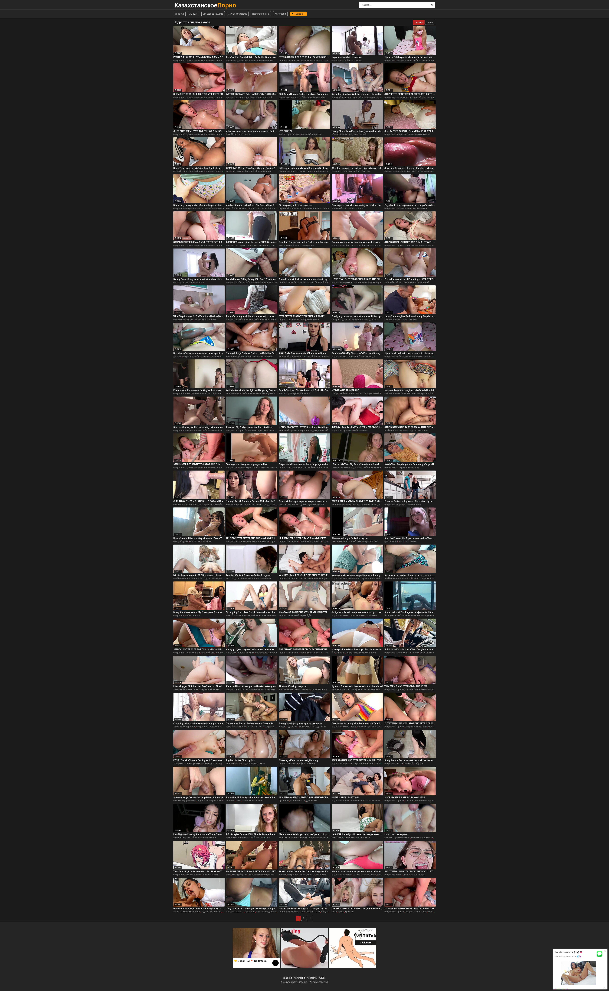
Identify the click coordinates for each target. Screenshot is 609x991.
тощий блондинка (214, 208)
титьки (335, 467)
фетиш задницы (302, 689)
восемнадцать (209, 763)
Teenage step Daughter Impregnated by (246, 464)
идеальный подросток (379, 393)
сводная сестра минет (205, 319)
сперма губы (413, 171)
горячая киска (422, 134)
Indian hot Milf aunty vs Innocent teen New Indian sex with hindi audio (251, 797)
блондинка (390, 615)
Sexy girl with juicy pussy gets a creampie (300, 723)
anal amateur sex (393, 430)
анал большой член (236, 615)
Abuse (322, 978)
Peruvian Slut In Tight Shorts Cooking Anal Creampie (199, 908)
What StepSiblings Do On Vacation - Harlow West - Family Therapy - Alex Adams (199, 316)
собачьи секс (313, 911)
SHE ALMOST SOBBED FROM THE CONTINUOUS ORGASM (304, 649)
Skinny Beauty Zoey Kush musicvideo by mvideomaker (199, 279)
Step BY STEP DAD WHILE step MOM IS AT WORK (408, 131)
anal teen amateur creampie (187, 578)
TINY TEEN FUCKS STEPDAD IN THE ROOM (405, 686)
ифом (302, 763)
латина (177, 837)
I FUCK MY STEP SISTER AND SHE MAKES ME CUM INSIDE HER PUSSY (251, 538)
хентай (362, 134)
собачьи (410, 504)
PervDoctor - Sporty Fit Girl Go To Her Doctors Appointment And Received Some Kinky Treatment (251, 57)
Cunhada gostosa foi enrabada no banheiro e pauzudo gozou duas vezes (357, 242)
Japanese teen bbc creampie (347, 57)
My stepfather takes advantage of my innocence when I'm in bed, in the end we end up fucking (357, 649)
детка (406, 874)
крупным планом (275, 393)
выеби (355, 430)
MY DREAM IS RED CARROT (345, 390)
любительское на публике (376, 467)
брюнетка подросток (303, 245)
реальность (273, 689)
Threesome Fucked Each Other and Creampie (249, 723)
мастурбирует (180, 541)
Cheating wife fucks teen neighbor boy (298, 760)
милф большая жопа (266, 652)
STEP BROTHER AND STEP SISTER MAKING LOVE (356, 760)
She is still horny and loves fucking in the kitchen (198, 427)
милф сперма (286, 689)
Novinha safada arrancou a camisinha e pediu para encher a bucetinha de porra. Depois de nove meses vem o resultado (199, 353)
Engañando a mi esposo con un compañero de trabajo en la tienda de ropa (410, 205)
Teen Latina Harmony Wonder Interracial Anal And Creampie (357, 723)
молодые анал (428, 615)
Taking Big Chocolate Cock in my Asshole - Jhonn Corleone (251, 612)
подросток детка (254, 356)
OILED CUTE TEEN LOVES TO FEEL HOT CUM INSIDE (199, 131)
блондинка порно (254, 430)
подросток (337, 60)
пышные (352, 208)
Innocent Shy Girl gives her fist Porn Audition (249, 427)
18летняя (307, 97)
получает (231, 652)
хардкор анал (271, 504)
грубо (341, 911)
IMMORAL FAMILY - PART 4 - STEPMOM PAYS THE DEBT (357, 427)
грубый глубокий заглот (311, 504)
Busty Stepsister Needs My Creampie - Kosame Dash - (199, 612)
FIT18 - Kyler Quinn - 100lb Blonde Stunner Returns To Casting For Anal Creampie (251, 834)
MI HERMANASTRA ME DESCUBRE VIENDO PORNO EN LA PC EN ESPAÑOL (304, 797)
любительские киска (255, 282)
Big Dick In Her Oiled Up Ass (240, 760)
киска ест (305, 393)
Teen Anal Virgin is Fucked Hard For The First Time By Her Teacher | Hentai (199, 871)
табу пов (418, 763)
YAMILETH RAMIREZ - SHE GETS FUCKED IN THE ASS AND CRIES (304, 575)
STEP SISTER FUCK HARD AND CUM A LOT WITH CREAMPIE (410, 242)
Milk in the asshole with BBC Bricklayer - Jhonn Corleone (199, 575)
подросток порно (235, 97)
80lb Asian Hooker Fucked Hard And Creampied (303, 94)
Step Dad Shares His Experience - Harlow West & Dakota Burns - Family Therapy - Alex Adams (410, 538)
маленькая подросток (215, 60)
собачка (189, 615)
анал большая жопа (236, 208)
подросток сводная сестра (301, 874)
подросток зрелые (341, 430)
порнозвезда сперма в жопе (241, 60)
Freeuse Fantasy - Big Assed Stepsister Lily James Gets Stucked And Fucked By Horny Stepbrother (410, 501)
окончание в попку (341, 504)
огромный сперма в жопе (292, 208)
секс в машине (339, 541)
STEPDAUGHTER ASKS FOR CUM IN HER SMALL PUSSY (199, 649)
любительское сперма (253, 393)
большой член (321, 356)
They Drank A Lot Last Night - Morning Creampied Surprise (251, 908)
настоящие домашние (267, 911)
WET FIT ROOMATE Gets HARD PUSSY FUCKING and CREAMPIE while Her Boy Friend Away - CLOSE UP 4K (251, 94)
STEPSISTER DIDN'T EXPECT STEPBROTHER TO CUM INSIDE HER (410, 94)
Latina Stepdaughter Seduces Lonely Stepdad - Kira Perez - (410, 316)
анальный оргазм (235, 356)
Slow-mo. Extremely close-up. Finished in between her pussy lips (410, 168)
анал (405, 430)
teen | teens (244, 134)
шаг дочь (272, 282)
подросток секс (256, 208)
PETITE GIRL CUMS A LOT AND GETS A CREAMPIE (198, 57)
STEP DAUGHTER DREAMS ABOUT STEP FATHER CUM (199, 242)
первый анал (180, 171)
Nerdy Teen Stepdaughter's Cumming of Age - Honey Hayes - (410, 464)
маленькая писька (267, 467)
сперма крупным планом (397, 837)
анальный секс (339, 208)
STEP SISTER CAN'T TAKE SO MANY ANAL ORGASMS (410, 427)
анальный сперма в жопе (292, 356)
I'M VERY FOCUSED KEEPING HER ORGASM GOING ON (410, 908)
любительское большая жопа (217, 430)
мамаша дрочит (265, 60)
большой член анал (342, 97)
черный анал (254, 615)
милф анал (357, 689)
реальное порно (253, 97)
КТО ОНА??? (285, 131)
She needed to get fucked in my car (350, 538)
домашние (311, 800)
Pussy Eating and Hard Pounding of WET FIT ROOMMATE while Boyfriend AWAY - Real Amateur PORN (410, 279)
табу (394, 467)
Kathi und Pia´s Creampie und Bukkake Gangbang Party (251, 686)
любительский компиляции (256, 171)
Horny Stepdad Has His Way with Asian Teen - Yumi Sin (199, 538)
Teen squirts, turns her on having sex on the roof (356, 205)
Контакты (312, 978)
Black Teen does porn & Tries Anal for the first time (199, 168)
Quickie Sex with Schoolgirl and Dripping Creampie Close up (251, 390)
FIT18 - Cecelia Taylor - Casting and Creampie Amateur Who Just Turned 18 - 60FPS (199, 760)
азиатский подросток (290, 97)
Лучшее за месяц (238, 14)
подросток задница (308, 430)
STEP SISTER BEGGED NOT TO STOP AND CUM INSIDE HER (199, 464)
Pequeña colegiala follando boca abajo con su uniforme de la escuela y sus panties (251, 316)
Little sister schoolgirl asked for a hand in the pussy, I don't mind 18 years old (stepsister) (304, 168)
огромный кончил (219, 504)
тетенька (231, 800)
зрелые (363, 430)
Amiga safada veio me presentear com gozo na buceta (357, 612)
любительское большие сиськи (324, 467)
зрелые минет (358, 615)
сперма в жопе (404, 60)
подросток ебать (405, 134)
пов (268, 837)
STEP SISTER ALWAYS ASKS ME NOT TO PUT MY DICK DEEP (357, 501)
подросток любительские (345, 245)
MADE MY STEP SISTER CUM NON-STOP (404, 797)
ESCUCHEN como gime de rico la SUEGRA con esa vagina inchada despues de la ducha (251, 242)
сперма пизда (233, 393)
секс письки (285, 504)
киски (282, 134)
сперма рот (179, 504)
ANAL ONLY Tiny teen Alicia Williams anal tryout (303, 353)
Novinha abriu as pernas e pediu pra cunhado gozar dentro (357, 575)
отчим (404, 319)
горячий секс (419, 97)
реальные (365, 837)
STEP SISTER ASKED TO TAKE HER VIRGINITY (301, 316)
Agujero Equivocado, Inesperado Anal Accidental (357, 686)
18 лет (234, 134)
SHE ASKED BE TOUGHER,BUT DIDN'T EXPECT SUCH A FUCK (199, 94)
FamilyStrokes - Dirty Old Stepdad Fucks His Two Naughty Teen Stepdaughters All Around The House (304, 390)
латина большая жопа (364, 874)
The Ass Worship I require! (292, 686)
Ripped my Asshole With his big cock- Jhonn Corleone (357, 94)
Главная (179, 14)
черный (357, 97)
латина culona (351, 837)
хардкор (268, 356)
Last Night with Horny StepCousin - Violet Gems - (198, 834)
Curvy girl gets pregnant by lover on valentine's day (251, 649)
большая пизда (321, 208)
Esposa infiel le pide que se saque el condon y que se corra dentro (304, 501)
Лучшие (193, 14)
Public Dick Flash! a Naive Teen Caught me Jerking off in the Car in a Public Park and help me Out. (410, 649)
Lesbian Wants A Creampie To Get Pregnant (248, 575)
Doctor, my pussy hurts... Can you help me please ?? (199, 205)
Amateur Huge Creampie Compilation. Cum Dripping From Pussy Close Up (199, 797)
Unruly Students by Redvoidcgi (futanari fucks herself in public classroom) (357, 131)
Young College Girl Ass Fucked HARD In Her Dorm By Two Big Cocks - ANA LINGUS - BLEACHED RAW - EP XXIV (251, 353)
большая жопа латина (204, 837)
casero (273, 319)
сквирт (335, 393)
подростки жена (245, 652)
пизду (303, 319)
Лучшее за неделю (213, 14)
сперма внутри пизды (184, 800)
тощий (309, 356)
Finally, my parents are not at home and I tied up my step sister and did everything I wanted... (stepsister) (357, 316)
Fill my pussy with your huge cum (296, 205)
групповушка (292, 393)
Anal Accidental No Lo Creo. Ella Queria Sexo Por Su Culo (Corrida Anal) (251, 205)
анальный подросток (184, 726)
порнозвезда (293, 134)
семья (354, 356)
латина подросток (341, 689)
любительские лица (255, 689)
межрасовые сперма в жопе (377, 97)
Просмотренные (260, 14)
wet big (379, 578)
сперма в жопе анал (274, 430)
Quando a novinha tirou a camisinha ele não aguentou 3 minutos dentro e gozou (304, 279)
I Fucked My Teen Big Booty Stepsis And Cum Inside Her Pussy (357, 464)
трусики (237, 171)
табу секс (187, 837)
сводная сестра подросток (312, 726)
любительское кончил (370, 245)
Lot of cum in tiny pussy (396, 834)
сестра (335, 171)
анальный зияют (196, 171)
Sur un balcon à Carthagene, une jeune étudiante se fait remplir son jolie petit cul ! (410, 612)
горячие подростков (432, 171)
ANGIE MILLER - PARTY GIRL (346, 797)
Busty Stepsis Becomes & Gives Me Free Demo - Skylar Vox (410, 760)
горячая (198, 60)
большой (408, 763)
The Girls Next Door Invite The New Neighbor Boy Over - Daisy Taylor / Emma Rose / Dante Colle (304, 871)
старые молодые (288, 171)
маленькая (179, 319)
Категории (280, 14)
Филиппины (319, 97)
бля (228, 134)
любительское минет (431, 652)
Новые (430, 22)
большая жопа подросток (325, 689)
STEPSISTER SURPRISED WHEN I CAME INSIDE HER (304, 57)
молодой (267, 97)
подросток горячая (183, 60)
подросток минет (182, 393)
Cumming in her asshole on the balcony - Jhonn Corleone (199, 723)
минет (387, 467)
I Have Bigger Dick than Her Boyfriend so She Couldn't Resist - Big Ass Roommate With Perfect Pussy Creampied (199, 686)
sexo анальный (372, 689)
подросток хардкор (216, 171)
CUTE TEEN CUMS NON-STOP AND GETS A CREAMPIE (410, 723)
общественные (339, 134)
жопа (360, 208)
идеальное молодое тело (365, 319)
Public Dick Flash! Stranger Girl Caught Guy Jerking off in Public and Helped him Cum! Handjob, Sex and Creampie (304, 908)
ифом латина (420, 208)
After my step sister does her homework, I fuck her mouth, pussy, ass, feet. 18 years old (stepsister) (251, 131)
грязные (349, 911)
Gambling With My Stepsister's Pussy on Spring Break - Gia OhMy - (357, 353)
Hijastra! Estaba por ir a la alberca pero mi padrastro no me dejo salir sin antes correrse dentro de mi (410, 57)
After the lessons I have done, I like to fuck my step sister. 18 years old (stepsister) (357, 168)
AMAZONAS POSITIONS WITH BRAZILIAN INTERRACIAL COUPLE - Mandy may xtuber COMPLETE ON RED (304, 612)
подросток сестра (194, 208)
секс (228, 578)
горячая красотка (247, 467)
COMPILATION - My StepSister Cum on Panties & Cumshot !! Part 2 (251, 168)
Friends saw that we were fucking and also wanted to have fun (199, 390)
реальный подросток (312, 134)
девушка (353, 134)
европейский (391, 282)
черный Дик (306, 615)
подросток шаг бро (350, 171)
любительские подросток (426, 60)
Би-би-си (348, 60)
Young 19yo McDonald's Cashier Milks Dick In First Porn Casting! (251, 501)
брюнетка (284, 800)
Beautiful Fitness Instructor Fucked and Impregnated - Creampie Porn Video (304, 242)
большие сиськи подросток (415, 393)
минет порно (357, 800)
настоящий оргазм (409, 282)
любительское (261, 319)
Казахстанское (182, 5)
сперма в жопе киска (311, 60)
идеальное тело (322, 171)
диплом (177, 356)
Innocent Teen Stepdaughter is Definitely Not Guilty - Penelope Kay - (410, 390)
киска (289, 245)
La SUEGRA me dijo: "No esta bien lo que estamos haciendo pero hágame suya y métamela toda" (357, 834)
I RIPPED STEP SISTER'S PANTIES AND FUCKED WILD (304, 538)
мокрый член (327, 430)
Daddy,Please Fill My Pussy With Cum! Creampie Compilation (251, 279)
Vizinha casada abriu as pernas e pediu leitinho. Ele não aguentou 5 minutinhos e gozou (357, 871)
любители (371, 615)
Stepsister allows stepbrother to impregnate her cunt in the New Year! (304, 464)
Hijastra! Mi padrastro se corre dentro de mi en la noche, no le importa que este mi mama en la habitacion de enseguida (410, 353)
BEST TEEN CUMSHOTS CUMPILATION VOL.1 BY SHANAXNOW (410, 871)
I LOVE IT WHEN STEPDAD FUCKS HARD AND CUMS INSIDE (357, 279)
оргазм (357, 60)
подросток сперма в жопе (398, 97)
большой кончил (323, 282)
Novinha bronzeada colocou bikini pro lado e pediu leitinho (410, 575)
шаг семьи (411, 541)
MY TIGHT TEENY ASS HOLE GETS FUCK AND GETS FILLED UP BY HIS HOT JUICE (251, 871)
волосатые (194, 541)
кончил (282, 874)
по (174, 282)
